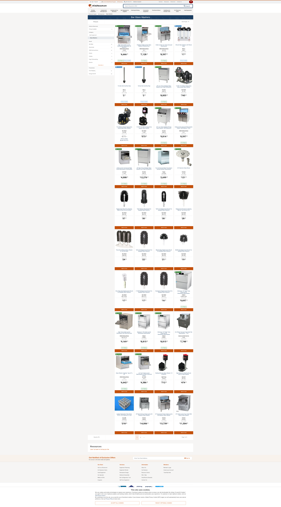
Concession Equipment (146, 11)
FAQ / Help (144, 475)
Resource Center (146, 472)
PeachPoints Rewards (147, 477)
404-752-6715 (128, 1)
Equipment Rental (124, 470)
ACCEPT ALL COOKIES (117, 503)
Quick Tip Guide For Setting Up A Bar (99, 449)
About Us (144, 467)
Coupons (100, 480)
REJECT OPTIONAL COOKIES (164, 503)
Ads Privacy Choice (100, 495)
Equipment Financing (125, 467)
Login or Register (94, 1)
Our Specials (101, 475)
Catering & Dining (135, 10)
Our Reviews (145, 470)
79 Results (95, 21)
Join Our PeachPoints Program (109, 1)
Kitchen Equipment (93, 11)
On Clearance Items (177, 11)
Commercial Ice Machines (114, 11)
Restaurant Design (124, 472)
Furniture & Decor (156, 10)
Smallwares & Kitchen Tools (167, 11)
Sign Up (188, 458)
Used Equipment (188, 10)
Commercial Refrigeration (103, 11)
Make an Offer (101, 477)
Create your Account (169, 470)
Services (160, 1)
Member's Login (167, 467)
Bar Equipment (101, 14)
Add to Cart (124, 63)
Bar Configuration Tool (125, 477)
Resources (166, 1)
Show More (100, 65)
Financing (120, 1)
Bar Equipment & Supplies (125, 11)
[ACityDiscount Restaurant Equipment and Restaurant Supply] (97, 6)
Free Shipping (120, 60)
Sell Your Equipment (124, 480)
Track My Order (167, 472)
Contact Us (179, 1)
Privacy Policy (109, 499)
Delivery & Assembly (124, 475)
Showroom (173, 1)
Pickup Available (127, 60)
